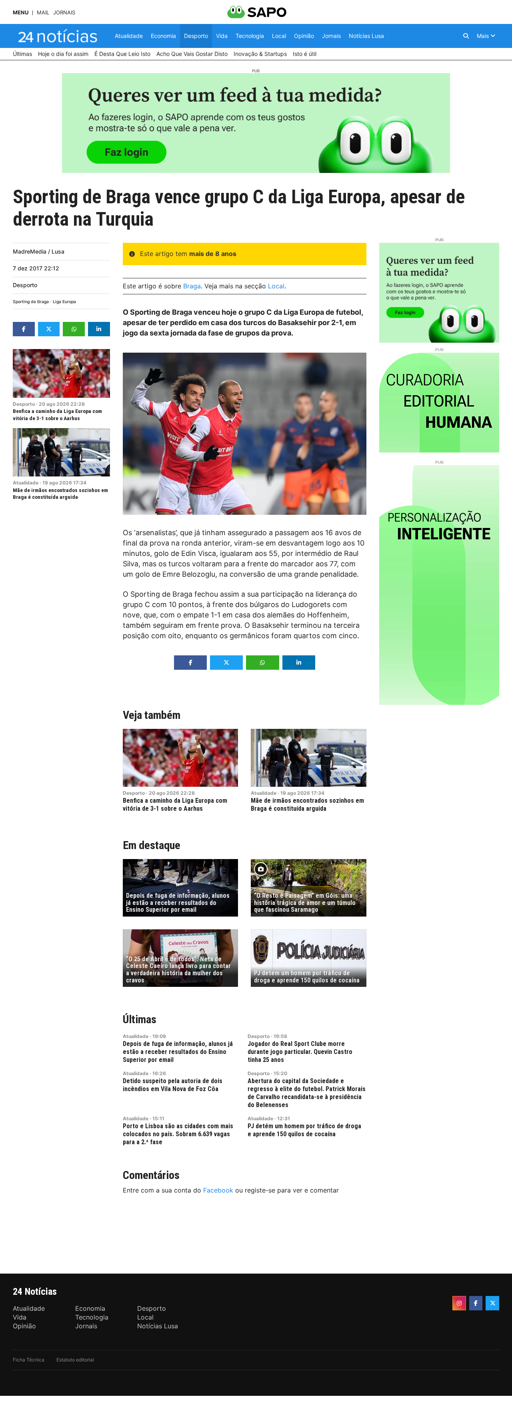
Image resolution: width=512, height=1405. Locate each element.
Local (276, 286)
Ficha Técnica (28, 1360)
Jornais (64, 12)
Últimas (139, 1019)
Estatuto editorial (75, 1360)
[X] (492, 1303)
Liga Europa (64, 301)
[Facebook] (476, 1303)
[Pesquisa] (466, 36)
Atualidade (25, 483)
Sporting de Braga (31, 301)
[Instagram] (459, 1303)
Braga (192, 286)
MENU (20, 12)
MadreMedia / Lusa (38, 251)
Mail (43, 12)
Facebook (218, 1190)
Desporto (25, 285)
